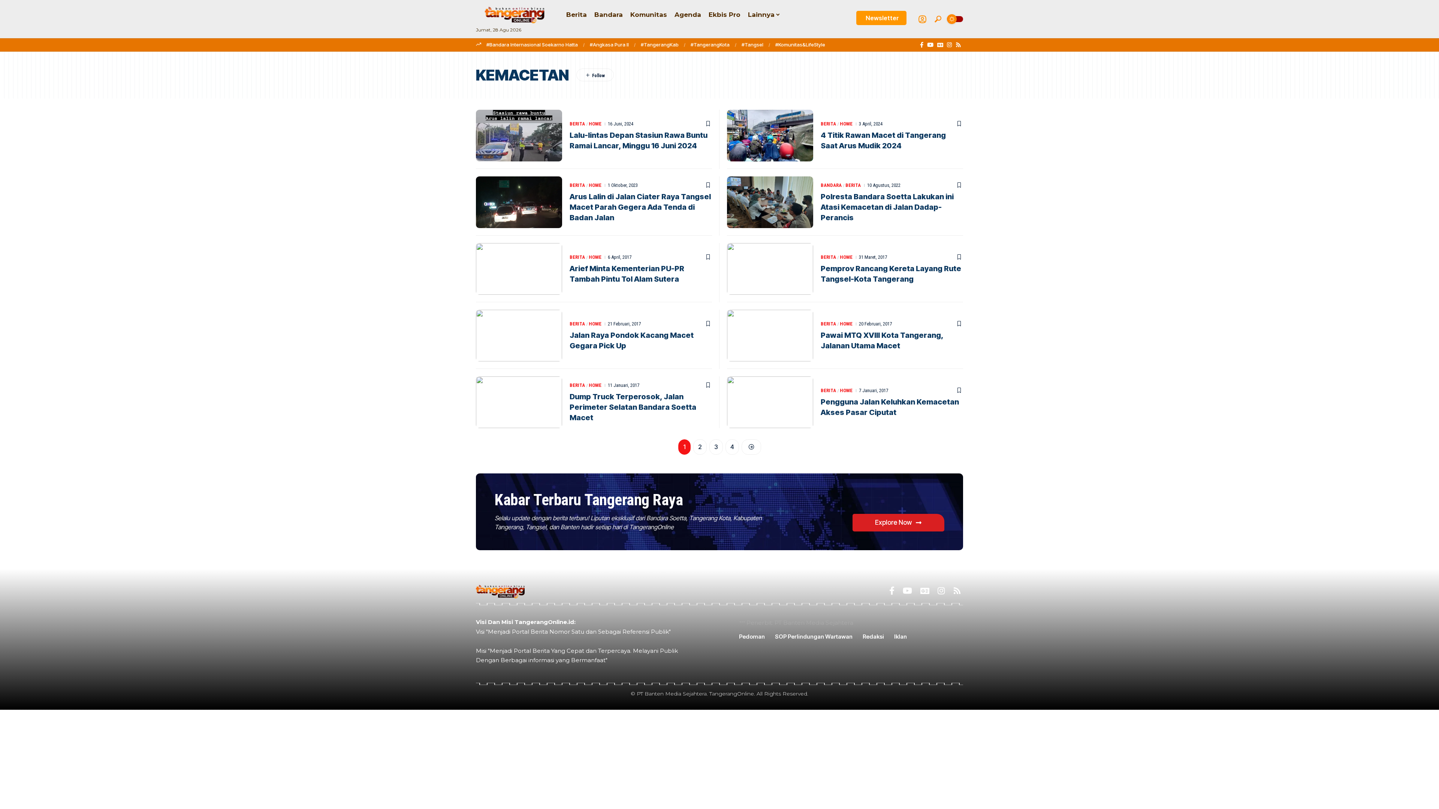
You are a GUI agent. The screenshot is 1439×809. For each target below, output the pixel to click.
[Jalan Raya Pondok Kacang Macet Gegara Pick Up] (519, 335)
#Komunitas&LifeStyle (800, 45)
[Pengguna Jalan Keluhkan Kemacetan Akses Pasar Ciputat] (770, 402)
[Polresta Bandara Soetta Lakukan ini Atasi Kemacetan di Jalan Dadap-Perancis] (770, 202)
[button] (938, 19)
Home (595, 124)
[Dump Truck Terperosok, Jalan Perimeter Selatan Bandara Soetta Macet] (519, 402)
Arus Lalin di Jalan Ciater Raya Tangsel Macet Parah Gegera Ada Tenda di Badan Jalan (640, 207)
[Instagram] (949, 45)
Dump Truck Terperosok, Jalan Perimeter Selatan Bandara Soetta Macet (633, 407)
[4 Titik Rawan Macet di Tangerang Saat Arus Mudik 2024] (770, 135)
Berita (577, 124)
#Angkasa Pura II (609, 45)
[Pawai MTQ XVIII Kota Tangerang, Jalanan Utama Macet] (770, 335)
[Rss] (958, 45)
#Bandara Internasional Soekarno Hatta (532, 45)
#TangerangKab (660, 45)
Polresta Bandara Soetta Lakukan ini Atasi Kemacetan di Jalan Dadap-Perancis (887, 207)
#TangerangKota (710, 45)
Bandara (831, 185)
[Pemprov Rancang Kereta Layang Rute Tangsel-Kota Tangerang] (770, 269)
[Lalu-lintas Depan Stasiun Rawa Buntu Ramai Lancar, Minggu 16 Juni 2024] (519, 135)
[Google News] (940, 45)
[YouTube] (930, 45)
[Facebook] (921, 45)
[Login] (922, 19)
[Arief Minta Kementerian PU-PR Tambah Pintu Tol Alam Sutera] (519, 269)
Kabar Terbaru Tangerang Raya (589, 500)
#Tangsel (752, 45)
